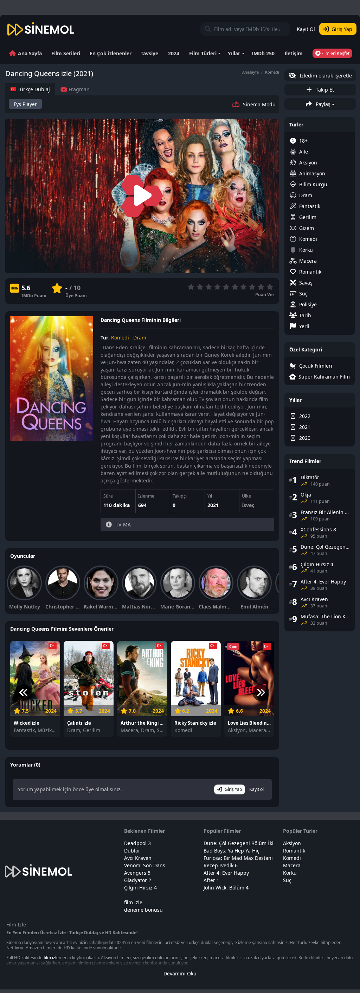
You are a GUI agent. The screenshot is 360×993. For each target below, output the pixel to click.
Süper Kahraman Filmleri (324, 376)
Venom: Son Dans (144, 865)
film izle (133, 902)
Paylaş (322, 104)
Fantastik (309, 206)
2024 (173, 53)
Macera (308, 260)
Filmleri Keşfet (334, 53)
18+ (303, 140)
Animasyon (312, 173)
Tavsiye (149, 53)
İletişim (293, 53)
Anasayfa (250, 72)
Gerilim (307, 217)
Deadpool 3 (137, 843)
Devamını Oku (180, 973)
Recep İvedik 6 (221, 865)
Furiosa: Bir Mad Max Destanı (238, 858)
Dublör (132, 850)
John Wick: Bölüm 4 (226, 887)
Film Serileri (65, 53)
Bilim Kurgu (313, 184)
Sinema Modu (259, 104)
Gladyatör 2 (137, 880)
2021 (213, 505)
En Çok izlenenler (110, 53)
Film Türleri (203, 53)
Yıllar (234, 53)
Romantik (310, 271)
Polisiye (308, 304)
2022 (304, 416)
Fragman (78, 89)
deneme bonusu (143, 909)
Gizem (306, 228)
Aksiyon (308, 162)
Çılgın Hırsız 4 (140, 887)
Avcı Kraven (138, 858)
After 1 (211, 880)
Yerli (304, 326)
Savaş (306, 282)
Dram (139, 337)
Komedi (272, 72)
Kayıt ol (256, 789)
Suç (303, 293)
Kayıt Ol (306, 29)
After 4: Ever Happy (226, 872)
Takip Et (324, 89)
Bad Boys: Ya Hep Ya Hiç (231, 850)
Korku (306, 249)
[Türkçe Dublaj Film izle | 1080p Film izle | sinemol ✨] (41, 29)
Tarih (305, 315)
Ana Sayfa (30, 53)
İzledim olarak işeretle (325, 75)
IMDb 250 (263, 53)
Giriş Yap (342, 29)
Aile (303, 151)
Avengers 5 (137, 872)
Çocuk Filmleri (315, 365)
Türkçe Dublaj (33, 89)
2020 (304, 438)
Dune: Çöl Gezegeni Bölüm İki (239, 843)
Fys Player (25, 104)
